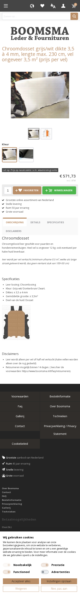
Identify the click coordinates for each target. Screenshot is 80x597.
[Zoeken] (74, 16)
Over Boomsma (60, 406)
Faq (20, 406)
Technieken (60, 416)
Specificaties (55, 222)
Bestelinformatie (60, 396)
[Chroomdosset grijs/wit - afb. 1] (40, 95)
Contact (20, 426)
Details (35, 222)
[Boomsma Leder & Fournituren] (6, 6)
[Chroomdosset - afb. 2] (46, 134)
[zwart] (26, 155)
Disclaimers (13, 231)
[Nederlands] (53, 6)
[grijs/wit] (10, 155)
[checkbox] (7, 565)
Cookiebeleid (20, 444)
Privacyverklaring (12, 503)
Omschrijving (15, 222)
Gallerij (20, 416)
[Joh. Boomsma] (40, 31)
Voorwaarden (19, 396)
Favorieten (42, 6)
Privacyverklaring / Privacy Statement (60, 430)
